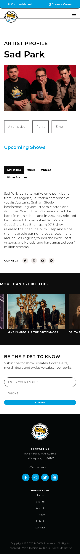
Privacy (40, 514)
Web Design (30, 548)
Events (40, 501)
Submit (40, 402)
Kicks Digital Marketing (58, 548)
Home (40, 495)
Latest (40, 521)
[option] (33, 315)
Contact (40, 527)
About (40, 508)
